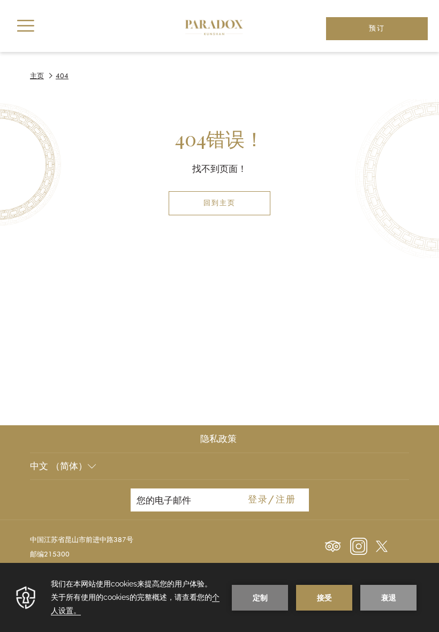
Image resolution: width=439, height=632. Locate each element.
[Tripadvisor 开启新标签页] (333, 545)
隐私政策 (218, 438)
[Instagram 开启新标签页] (358, 545)
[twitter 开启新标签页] (381, 545)
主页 (37, 75)
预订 (377, 28)
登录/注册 (272, 500)
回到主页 (219, 203)
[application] (219, 597)
